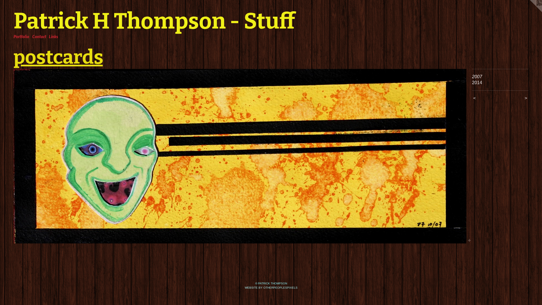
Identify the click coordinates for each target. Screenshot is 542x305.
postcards (58, 57)
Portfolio (21, 36)
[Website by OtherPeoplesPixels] (530, 11)
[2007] (240, 156)
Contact (39, 36)
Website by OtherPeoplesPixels (271, 287)
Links (53, 36)
